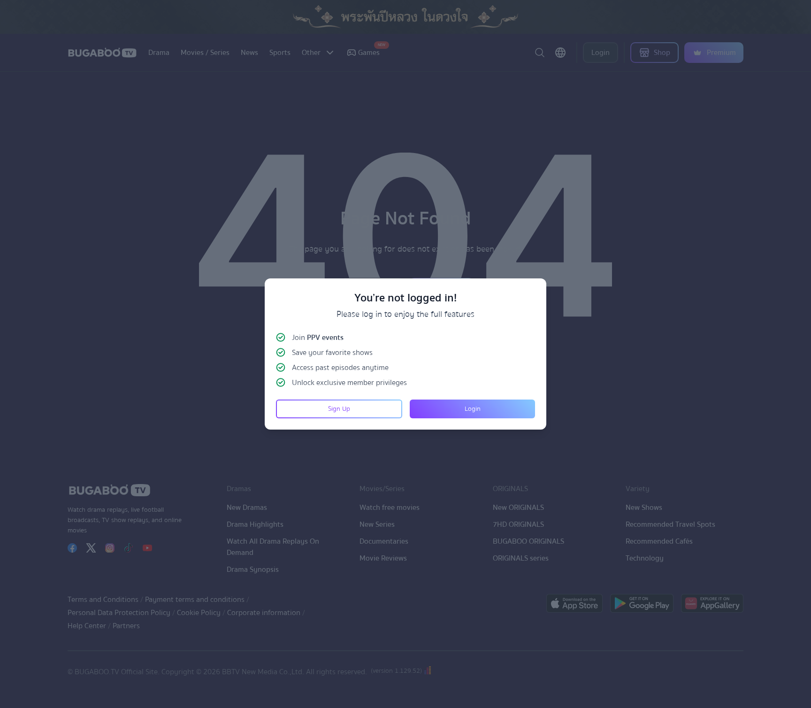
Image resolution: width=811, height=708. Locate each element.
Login (473, 409)
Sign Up (339, 409)
